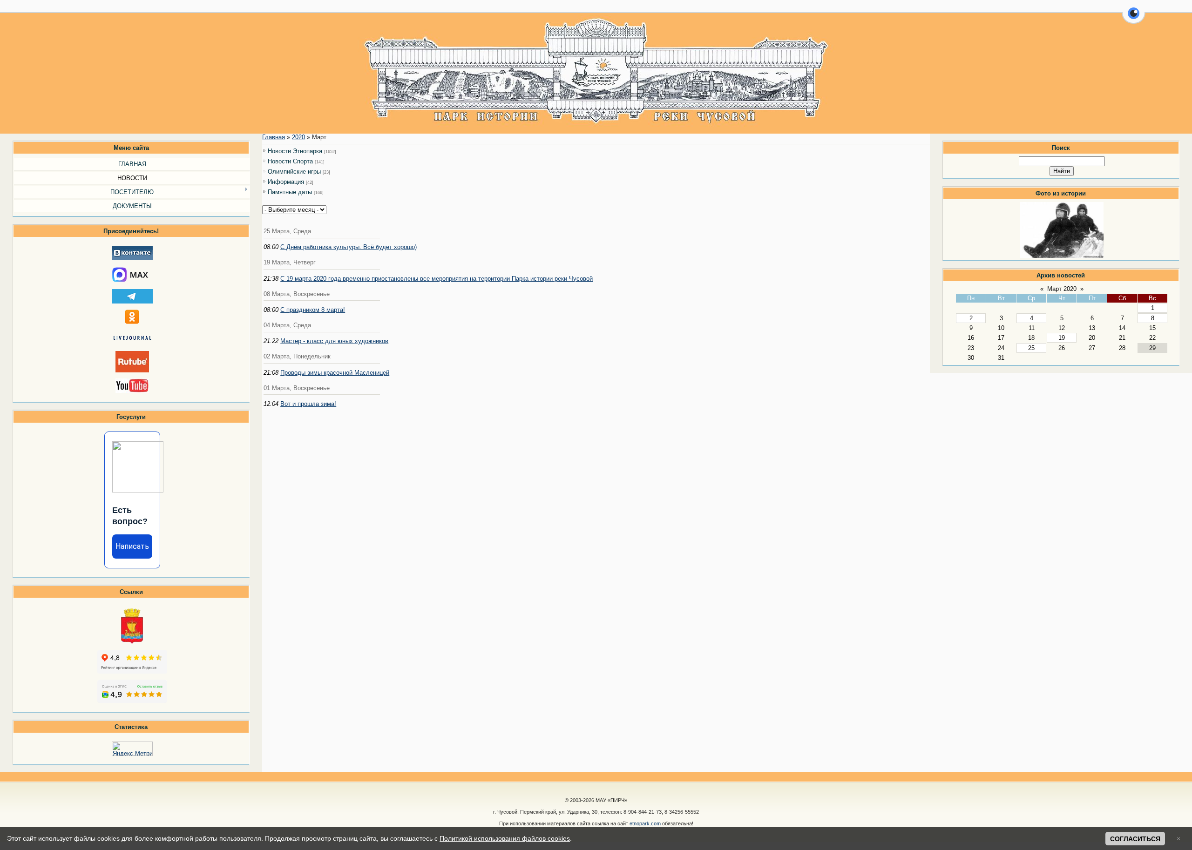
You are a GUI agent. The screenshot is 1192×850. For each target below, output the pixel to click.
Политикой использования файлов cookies (505, 838)
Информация (286, 181)
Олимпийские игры (294, 171)
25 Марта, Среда (287, 231)
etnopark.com (645, 823)
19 (1061, 337)
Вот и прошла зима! (308, 403)
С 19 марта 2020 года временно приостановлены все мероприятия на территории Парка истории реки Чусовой (436, 278)
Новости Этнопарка (295, 151)
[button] (1133, 18)
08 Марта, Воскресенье (297, 293)
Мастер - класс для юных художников (334, 340)
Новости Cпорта (290, 161)
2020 (298, 137)
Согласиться (1135, 839)
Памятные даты (290, 192)
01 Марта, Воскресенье (297, 388)
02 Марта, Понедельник (297, 356)
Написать (132, 546)
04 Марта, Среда (287, 325)
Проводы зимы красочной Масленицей (334, 372)
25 (1031, 347)
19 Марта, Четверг (290, 262)
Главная (273, 137)
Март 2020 (1062, 288)
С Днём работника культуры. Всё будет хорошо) (348, 246)
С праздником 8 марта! (312, 309)
